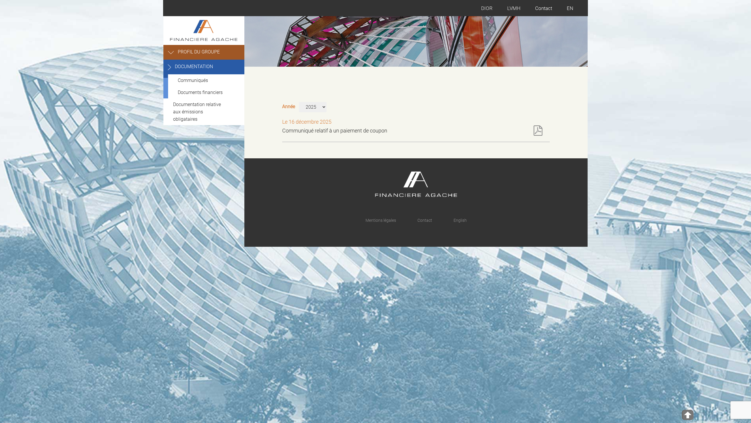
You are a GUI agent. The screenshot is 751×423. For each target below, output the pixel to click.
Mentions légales (381, 220)
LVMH (513, 8)
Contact (543, 8)
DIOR (487, 8)
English (460, 220)
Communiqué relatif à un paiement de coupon (334, 130)
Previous (557, 66)
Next (576, 66)
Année (288, 106)
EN (570, 8)
